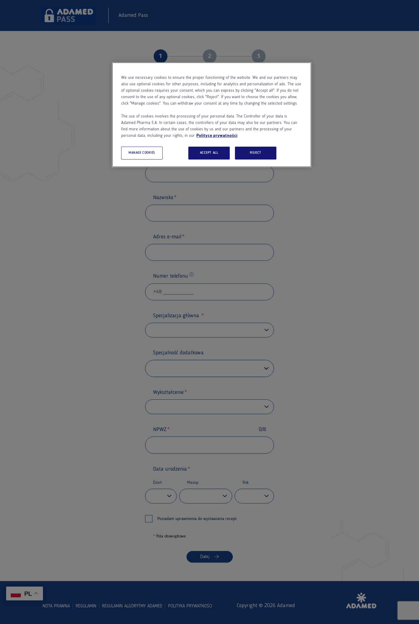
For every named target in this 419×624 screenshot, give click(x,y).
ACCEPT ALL (209, 153)
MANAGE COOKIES (142, 153)
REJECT (255, 153)
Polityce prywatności (216, 135)
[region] (211, 114)
